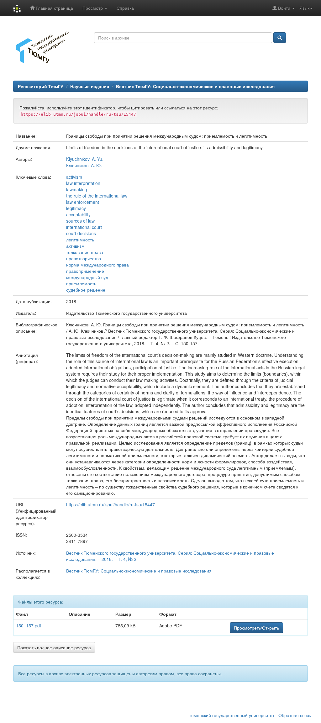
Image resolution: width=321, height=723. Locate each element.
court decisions (81, 233)
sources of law (80, 221)
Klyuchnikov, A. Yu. (84, 159)
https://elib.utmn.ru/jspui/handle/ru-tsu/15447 (110, 504)
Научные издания (89, 86)
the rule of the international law (96, 196)
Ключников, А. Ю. (84, 165)
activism (74, 177)
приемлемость (81, 283)
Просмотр (93, 8)
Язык (304, 8)
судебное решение (85, 290)
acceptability (78, 214)
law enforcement (82, 202)
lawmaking (76, 189)
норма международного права (97, 264)
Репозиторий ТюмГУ (40, 86)
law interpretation (83, 183)
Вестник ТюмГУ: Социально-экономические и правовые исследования (195, 86)
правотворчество (83, 258)
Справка (125, 8)
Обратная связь (294, 715)
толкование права (84, 252)
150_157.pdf (28, 625)
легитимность (80, 239)
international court (84, 227)
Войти (284, 8)
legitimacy (76, 208)
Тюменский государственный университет (231, 715)
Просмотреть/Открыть (256, 628)
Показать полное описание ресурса (54, 647)
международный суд (87, 277)
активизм (75, 246)
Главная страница (53, 8)
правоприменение (85, 271)
